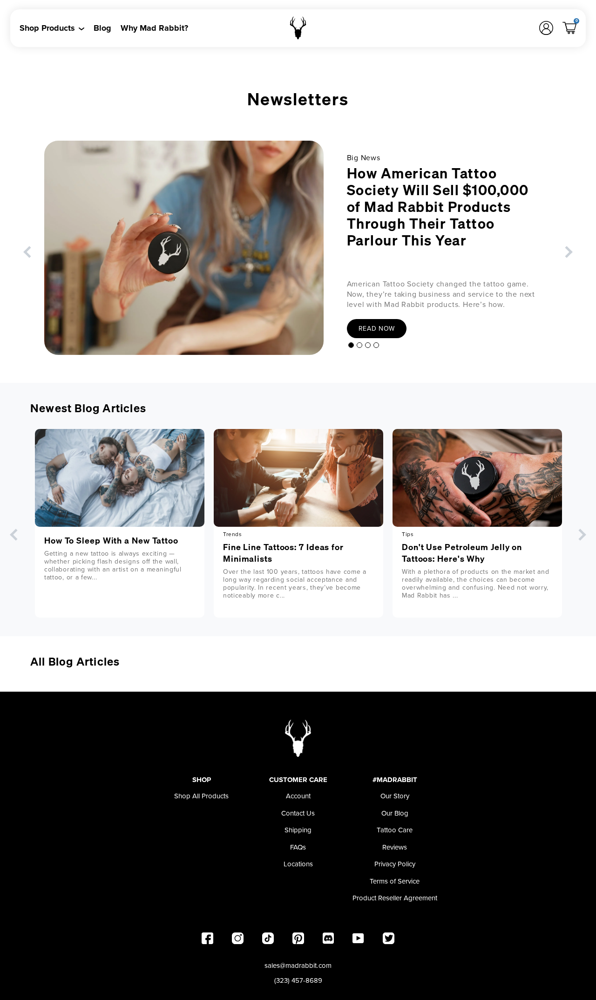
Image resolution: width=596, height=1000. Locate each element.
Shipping (298, 830)
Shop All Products (201, 796)
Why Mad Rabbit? (154, 28)
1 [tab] (351, 345)
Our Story (394, 796)
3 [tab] (368, 345)
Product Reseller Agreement (394, 898)
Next (566, 252)
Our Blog (394, 813)
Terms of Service (395, 881)
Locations (298, 864)
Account (298, 796)
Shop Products (47, 28)
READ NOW (377, 329)
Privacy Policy (394, 864)
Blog (102, 28)
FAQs (298, 847)
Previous (29, 252)
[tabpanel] (298, 248)
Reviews (394, 847)
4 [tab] (376, 345)
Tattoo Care (395, 830)
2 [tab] (359, 345)
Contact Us (298, 813)
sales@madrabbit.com (298, 965)
